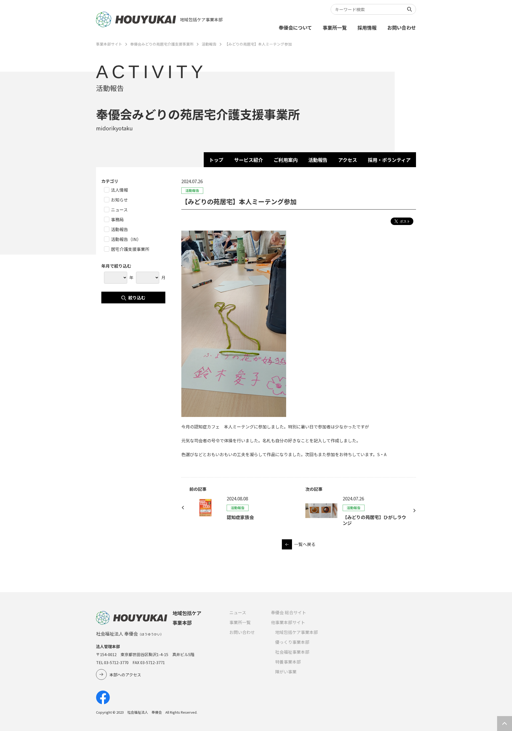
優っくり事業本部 (292, 642)
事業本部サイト (109, 44)
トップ (216, 159)
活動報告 (209, 44)
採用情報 (367, 27)
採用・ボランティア (389, 159)
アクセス (347, 159)
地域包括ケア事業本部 (296, 632)
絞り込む (136, 297)
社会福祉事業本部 (292, 652)
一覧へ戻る (304, 544)
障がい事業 (286, 671)
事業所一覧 (335, 27)
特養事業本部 (288, 661)
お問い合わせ (401, 27)
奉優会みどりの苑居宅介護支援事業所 (162, 44)
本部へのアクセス (125, 674)
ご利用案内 (286, 159)
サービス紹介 (248, 159)
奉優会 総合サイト (288, 612)
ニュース (237, 612)
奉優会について (295, 27)
